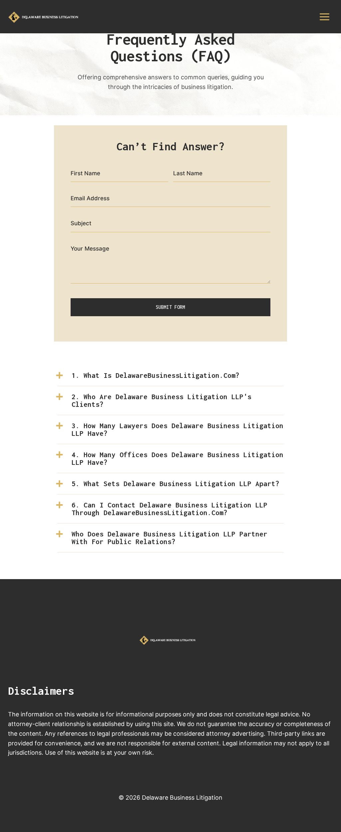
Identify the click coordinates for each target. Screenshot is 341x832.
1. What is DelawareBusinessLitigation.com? (155, 375)
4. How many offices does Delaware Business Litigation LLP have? (177, 458)
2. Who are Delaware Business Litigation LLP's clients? (161, 400)
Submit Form (170, 307)
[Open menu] (324, 16)
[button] (170, 375)
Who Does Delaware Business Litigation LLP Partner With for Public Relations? (169, 537)
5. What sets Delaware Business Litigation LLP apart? (175, 483)
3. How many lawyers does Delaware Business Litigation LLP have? (177, 429)
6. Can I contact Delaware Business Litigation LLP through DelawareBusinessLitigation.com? (169, 508)
